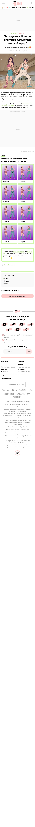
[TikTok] (9, 329)
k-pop (6, 278)
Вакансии (21, 361)
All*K (22, 33)
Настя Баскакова (9, 265)
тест (6, 284)
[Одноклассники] (26, 329)
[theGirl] (17, 3)
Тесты (14, 33)
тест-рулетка (9, 275)
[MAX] (4, 324)
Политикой (9, 340)
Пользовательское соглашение (24, 368)
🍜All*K (5, 8)
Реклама (20, 364)
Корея (6, 281)
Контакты (4, 361)
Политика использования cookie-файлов (9, 374)
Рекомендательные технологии (24, 373)
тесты (31, 8)
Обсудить (24, 50)
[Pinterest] (17, 329)
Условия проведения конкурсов (8, 368)
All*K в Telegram (18, 252)
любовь (23, 8)
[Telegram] (30, 324)
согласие (11, 335)
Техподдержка (6, 379)
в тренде (14, 8)
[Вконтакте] (13, 324)
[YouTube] (22, 324)
